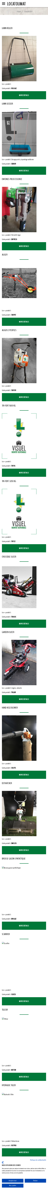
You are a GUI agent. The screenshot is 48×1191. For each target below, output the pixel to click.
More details (24, 95)
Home (18, 11)
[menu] (4, 4)
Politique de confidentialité (38, 1160)
